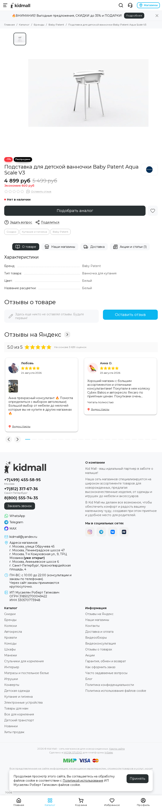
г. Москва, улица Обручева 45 (31, 546)
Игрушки (11, 679)
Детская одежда (17, 691)
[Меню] (5, 5)
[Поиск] (121, 5)
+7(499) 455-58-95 (22, 480)
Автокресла (13, 632)
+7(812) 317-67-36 (21, 489)
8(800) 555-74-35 (21, 498)
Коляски (10, 626)
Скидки (11, 231)
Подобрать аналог (75, 210)
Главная (9, 24)
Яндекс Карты (21, 426)
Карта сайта (117, 748)
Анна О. (106, 363)
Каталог (24, 24)
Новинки (11, 726)
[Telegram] (101, 532)
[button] (8, 439)
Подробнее (134, 15)
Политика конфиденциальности (109, 685)
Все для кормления (19, 714)
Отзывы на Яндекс (32, 334)
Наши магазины (63, 247)
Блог (88, 679)
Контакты (92, 626)
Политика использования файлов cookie (115, 691)
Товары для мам (16, 708)
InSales (109, 752)
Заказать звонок (19, 506)
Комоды (10, 643)
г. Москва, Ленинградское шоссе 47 (37, 550)
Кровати (10, 637)
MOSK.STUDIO (73, 752)
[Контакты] (130, 5)
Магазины (151, 5)
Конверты (11, 685)
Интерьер (11, 667)
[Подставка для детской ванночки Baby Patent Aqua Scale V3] (88, 93)
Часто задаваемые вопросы (106, 673)
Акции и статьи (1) (133, 247)
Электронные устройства (23, 702)
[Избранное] (153, 211)
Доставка (97, 247)
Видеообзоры (96, 637)
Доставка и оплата (99, 632)
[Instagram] (89, 532)
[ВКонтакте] (112, 532)
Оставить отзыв (130, 314)
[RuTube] (124, 532)
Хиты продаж (14, 732)
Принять (137, 779)
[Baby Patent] (149, 169)
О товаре (29, 247)
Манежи (10, 655)
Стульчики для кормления (24, 661)
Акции (90, 655)
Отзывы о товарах (98, 649)
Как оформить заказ (100, 667)
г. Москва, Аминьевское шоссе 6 (34, 562)
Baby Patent (56, 24)
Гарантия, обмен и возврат (105, 661)
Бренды (39, 24)
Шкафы (10, 649)
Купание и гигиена (34, 231)
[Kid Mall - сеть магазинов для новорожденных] (20, 5)
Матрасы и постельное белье (26, 673)
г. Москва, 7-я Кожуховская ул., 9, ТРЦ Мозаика (38, 556)
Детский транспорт (19, 720)
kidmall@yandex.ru (23, 537)
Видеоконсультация (100, 643)
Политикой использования (83, 780)
